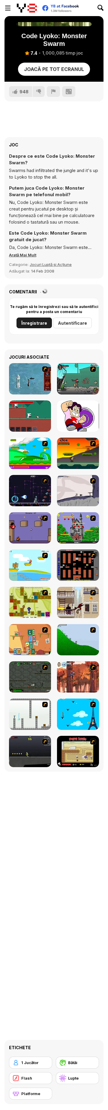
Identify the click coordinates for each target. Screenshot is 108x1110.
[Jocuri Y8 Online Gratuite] (27, 8)
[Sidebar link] (8, 8)
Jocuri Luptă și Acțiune (51, 264)
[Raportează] (53, 91)
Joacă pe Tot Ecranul (54, 69)
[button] (22, 255)
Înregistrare (34, 323)
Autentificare (72, 323)
